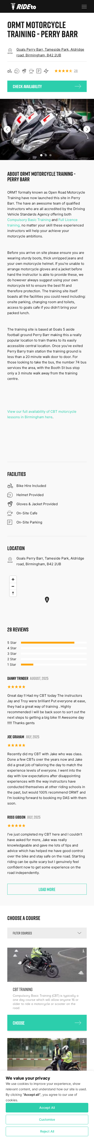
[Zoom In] (13, 579)
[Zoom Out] (13, 586)
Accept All (47, 1107)
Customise (47, 1119)
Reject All (47, 1131)
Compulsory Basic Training (29, 220)
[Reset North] (13, 593)
